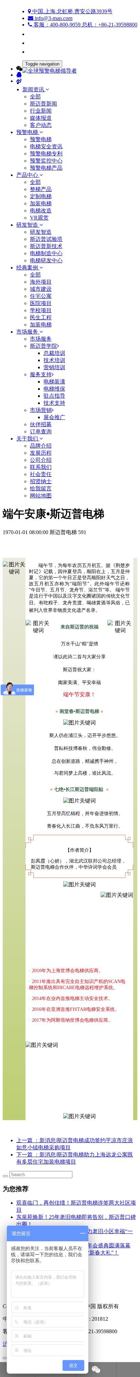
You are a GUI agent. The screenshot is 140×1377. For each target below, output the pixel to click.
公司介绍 (41, 460)
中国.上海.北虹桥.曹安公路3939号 (71, 11)
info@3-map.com (52, 18)
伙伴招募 (41, 424)
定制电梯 (41, 196)
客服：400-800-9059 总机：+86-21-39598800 (84, 24)
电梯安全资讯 (46, 146)
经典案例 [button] (27, 267)
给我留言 (41, 488)
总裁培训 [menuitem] (54, 353)
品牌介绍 (41, 446)
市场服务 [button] (27, 332)
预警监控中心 (46, 161)
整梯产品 (41, 189)
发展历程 (41, 453)
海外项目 (41, 282)
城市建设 (41, 289)
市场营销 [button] (41, 410)
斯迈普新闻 (43, 104)
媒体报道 (41, 118)
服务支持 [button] (41, 374)
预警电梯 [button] (27, 132)
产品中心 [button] (27, 175)
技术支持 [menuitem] (54, 403)
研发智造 (41, 232)
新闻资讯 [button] (34, 89)
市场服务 (41, 339)
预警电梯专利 (46, 153)
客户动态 (41, 125)
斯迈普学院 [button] (43, 346)
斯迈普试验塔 (46, 239)
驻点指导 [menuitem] (54, 396)
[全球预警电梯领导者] (70, 71)
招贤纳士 (41, 481)
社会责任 (41, 474)
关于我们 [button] (27, 438)
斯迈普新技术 (46, 246)
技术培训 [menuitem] (54, 360)
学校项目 (41, 310)
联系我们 (41, 467)
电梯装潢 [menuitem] (54, 381)
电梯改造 (41, 210)
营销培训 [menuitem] (54, 367)
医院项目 (41, 303)
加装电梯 (41, 203)
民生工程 (41, 317)
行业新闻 (41, 111)
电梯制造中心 (46, 253)
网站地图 (41, 495)
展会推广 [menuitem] (54, 417)
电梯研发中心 (46, 260)
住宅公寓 (41, 296)
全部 (35, 96)
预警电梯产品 (46, 168)
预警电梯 (41, 139)
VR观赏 (39, 218)
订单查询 (41, 431)
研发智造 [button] (27, 225)
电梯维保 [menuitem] (54, 389)
